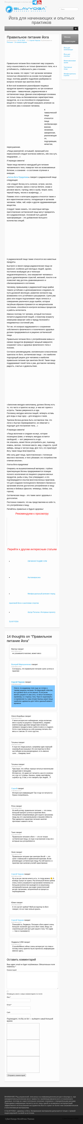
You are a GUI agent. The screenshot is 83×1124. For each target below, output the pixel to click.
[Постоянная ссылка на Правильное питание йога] (32, 54)
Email (9, 1005)
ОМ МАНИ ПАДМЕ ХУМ (37, 561)
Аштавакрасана (34, 577)
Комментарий (12, 970)
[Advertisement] (25, 128)
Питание (10, 42)
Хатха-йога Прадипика (18, 177)
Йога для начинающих (68, 48)
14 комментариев (20, 42)
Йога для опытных (67, 55)
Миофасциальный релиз (70, 74)
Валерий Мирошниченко (21, 664)
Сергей (14, 788)
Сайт (8, 1012)
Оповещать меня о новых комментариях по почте (24, 994)
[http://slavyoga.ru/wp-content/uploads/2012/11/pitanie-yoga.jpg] (32, 385)
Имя (9, 997)
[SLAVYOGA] (26, 9)
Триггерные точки (68, 68)
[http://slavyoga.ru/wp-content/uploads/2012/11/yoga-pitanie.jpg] (32, 240)
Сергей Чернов (34, 40)
